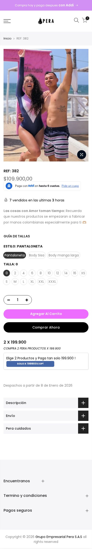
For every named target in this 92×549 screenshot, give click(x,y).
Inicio (8, 38)
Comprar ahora (46, 327)
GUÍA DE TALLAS (17, 236)
